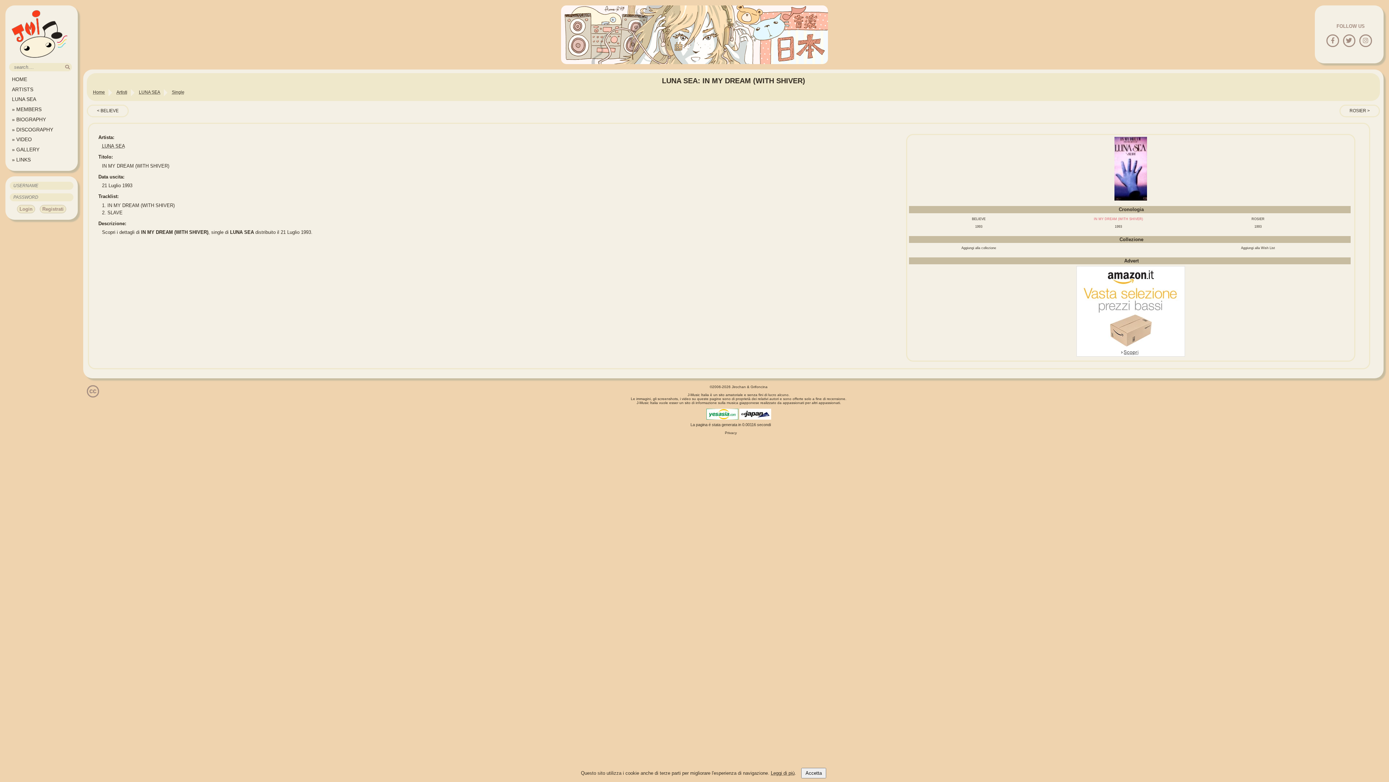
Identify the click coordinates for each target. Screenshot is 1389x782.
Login (26, 209)
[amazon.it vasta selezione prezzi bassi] (1130, 355)
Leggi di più (783, 773)
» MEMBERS (27, 109)
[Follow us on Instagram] (1365, 41)
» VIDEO (22, 139)
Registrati (53, 209)
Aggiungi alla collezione (978, 248)
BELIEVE (110, 110)
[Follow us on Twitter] (1349, 41)
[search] (67, 67)
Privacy (731, 433)
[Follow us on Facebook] (1332, 41)
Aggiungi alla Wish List (1258, 248)
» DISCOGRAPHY (32, 130)
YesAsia (722, 414)
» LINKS (21, 160)
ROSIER (1358, 110)
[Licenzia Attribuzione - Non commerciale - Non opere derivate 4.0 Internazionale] (93, 395)
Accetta (814, 773)
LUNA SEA (24, 99)
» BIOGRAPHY (29, 119)
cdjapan (755, 414)
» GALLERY (25, 149)
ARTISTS (22, 89)
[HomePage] (40, 60)
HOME (19, 79)
